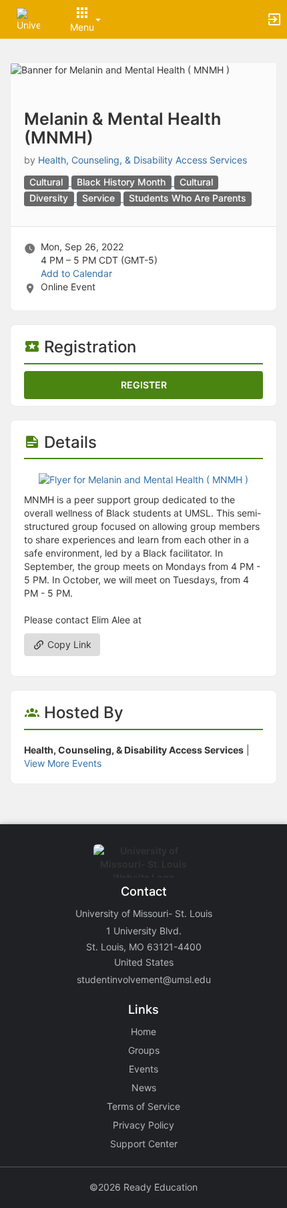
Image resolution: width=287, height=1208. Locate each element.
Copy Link (68, 644)
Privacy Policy (143, 1125)
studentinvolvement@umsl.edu (144, 979)
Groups (144, 1050)
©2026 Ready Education (143, 1187)
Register (144, 384)
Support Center (144, 1143)
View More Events (62, 763)
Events (143, 1069)
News (143, 1087)
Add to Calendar (76, 273)
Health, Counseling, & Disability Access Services (142, 160)
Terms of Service (143, 1106)
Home (143, 1031)
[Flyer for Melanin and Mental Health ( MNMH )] (143, 479)
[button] (28, 18)
